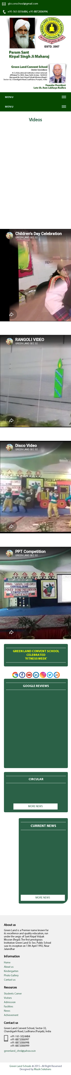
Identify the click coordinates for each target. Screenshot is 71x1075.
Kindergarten (11, 971)
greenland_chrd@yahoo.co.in (20, 1051)
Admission (10, 1002)
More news (35, 806)
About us (9, 967)
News (7, 1011)
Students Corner (13, 994)
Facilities (8, 1006)
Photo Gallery (11, 975)
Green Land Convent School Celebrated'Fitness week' (36, 655)
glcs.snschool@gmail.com (23, 3)
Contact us (10, 980)
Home (7, 962)
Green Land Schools (20, 1066)
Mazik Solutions (42, 1069)
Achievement (11, 1015)
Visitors (8, 998)
